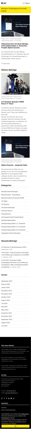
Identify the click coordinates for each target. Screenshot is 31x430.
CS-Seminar (5, 204)
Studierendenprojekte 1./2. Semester (13, 223)
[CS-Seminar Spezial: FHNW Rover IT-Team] (14, 104)
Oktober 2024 (5, 297)
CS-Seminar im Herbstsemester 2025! (13, 247)
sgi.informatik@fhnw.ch (11, 392)
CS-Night (4, 201)
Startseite (3, 407)
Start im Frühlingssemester (8, 409)
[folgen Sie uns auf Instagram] (2, 398)
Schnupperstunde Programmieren (12, 217)
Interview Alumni (6, 211)
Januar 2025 (5, 287)
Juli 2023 (4, 326)
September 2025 (6, 281)
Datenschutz (25, 414)
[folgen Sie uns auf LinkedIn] (9, 398)
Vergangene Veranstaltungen (10, 233)
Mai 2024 (4, 306)
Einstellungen (5, 418)
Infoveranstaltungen (8, 207)
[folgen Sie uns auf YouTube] (11, 398)
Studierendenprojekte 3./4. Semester (13, 227)
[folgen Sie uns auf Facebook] (4, 398)
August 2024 (5, 300)
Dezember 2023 (6, 313)
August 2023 (5, 322)
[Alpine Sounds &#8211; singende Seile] (14, 159)
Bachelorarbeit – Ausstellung (10, 195)
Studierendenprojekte (8, 220)
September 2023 (6, 319)
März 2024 (4, 310)
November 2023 (6, 316)
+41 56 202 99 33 (11, 390)
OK (15, 426)
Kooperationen (6, 214)
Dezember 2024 (6, 291)
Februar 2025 (5, 284)
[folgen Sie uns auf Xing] (6, 398)
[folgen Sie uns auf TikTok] (13, 398)
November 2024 (6, 294)
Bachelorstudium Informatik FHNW (12, 198)
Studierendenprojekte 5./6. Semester (13, 230)
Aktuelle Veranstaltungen (9, 191)
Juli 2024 (4, 303)
